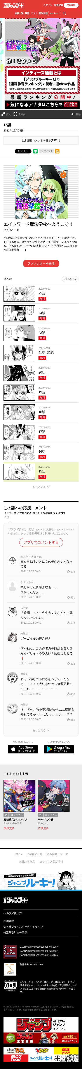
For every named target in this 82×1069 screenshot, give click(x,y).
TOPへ (18, 854)
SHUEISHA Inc (13, 1006)
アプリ (34, 13)
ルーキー (54, 13)
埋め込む (48, 151)
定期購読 (71, 5)
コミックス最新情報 (51, 861)
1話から (72, 279)
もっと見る (39, 487)
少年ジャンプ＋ (13, 5)
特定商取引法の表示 (15, 932)
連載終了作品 (27, 861)
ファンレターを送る (41, 263)
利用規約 (8, 921)
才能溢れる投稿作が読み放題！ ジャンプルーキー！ (41, 880)
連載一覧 (19, 13)
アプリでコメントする (41, 542)
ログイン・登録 (53, 5)
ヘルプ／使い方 (12, 913)
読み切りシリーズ (57, 854)
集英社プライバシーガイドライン (23, 926)
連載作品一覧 (34, 854)
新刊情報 (43, 13)
